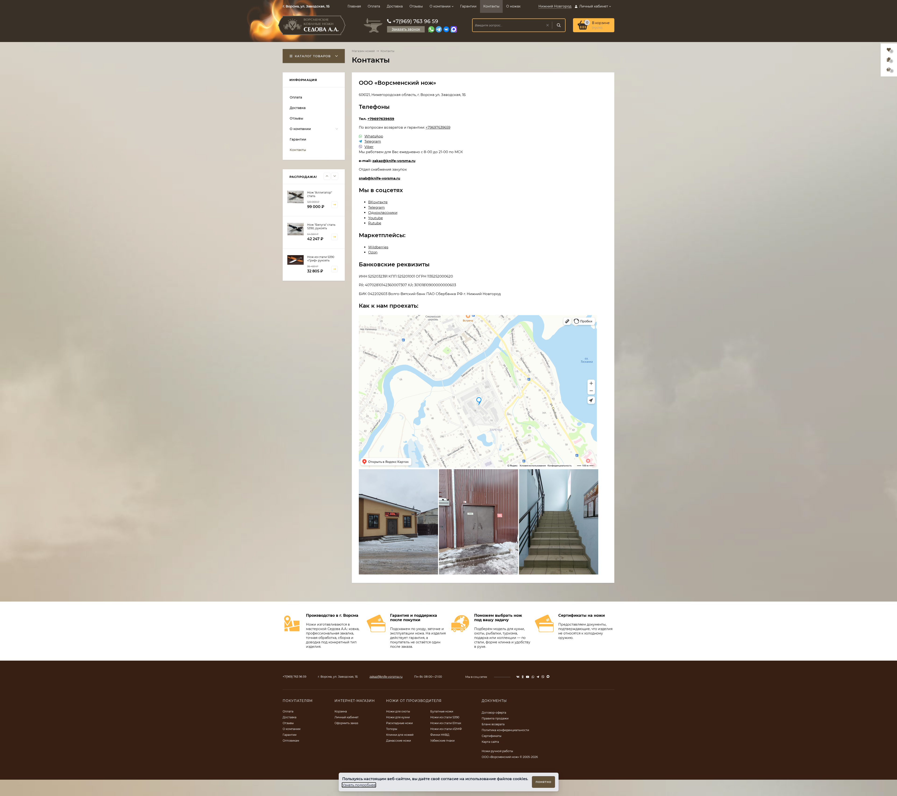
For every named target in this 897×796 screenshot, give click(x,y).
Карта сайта (490, 741)
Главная (354, 6)
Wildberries (378, 247)
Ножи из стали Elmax (445, 723)
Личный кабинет (347, 717)
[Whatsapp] (431, 29)
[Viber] (360, 147)
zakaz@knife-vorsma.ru (393, 160)
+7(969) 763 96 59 (415, 21)
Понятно (543, 782)
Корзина (341, 711)
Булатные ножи (441, 711)
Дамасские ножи (398, 740)
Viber (369, 146)
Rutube (374, 223)
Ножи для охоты (398, 711)
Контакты (491, 6)
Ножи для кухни (398, 717)
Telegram (372, 141)
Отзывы (416, 6)
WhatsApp (373, 136)
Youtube (375, 218)
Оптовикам (291, 740)
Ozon (372, 252)
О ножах (513, 6)
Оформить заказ (346, 723)
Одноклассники (382, 212)
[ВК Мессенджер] (446, 29)
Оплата (374, 6)
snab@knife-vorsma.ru (379, 178)
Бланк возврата (493, 724)
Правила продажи (495, 718)
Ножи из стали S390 (444, 717)
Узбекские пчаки (442, 740)
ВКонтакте (378, 202)
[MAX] (454, 29)
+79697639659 (380, 118)
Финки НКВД (439, 734)
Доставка (395, 6)
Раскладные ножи (399, 723)
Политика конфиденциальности (505, 730)
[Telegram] (439, 29)
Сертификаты (491, 736)
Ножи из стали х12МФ (446, 729)
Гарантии (468, 6)
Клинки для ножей (399, 734)
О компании (440, 6)
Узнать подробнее (359, 785)
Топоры (391, 729)
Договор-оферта (494, 712)
